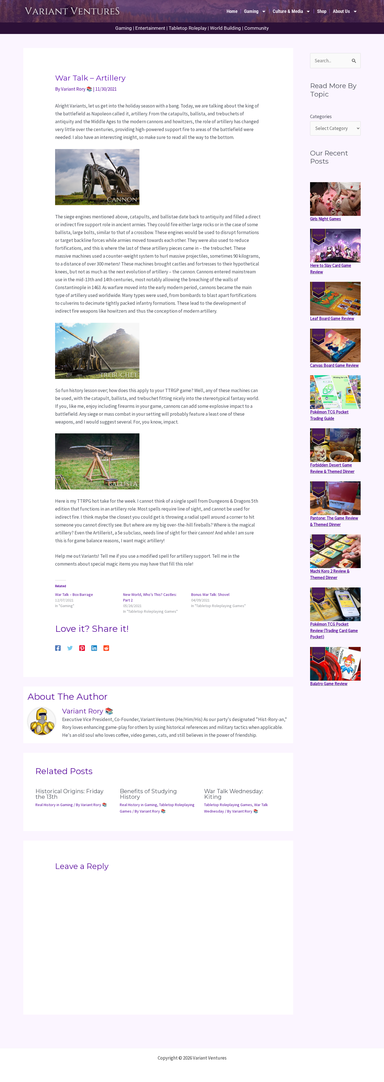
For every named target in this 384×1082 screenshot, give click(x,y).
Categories (321, 116)
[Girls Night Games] (335, 199)
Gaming (251, 11)
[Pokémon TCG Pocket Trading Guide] (335, 392)
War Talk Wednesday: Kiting (233, 794)
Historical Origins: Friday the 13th (69, 794)
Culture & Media (288, 11)
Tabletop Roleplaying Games (228, 804)
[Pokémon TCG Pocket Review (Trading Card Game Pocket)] (335, 604)
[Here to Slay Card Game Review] (335, 245)
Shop (321, 11)
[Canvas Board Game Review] (335, 345)
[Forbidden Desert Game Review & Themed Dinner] (335, 445)
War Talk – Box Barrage (74, 594)
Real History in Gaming (54, 804)
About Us (341, 11)
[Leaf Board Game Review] (335, 298)
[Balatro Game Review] (335, 664)
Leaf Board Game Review (332, 318)
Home (232, 11)
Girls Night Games (325, 218)
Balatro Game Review (328, 683)
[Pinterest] (82, 647)
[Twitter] (70, 647)
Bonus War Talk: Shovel (210, 594)
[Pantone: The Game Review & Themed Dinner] (335, 498)
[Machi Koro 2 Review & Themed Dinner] (335, 551)
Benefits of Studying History (148, 794)
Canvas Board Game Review (334, 365)
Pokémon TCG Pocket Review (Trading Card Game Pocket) (334, 630)
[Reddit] (106, 647)
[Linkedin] (94, 647)
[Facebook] (58, 647)
